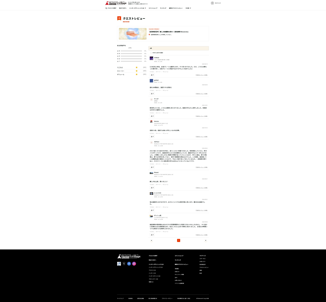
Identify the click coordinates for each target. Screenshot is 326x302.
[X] (124, 264)
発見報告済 (202, 264)
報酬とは (151, 282)
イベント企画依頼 (179, 283)
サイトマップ (120, 298)
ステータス (202, 258)
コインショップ (153, 8)
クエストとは (152, 270)
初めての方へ (123, 8)
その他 (187, 8)
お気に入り (202, 261)
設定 (201, 273)
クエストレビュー (204, 267)
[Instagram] (134, 264)
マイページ (203, 255)
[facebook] (129, 264)
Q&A (176, 277)
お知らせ (177, 271)
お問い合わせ (178, 280)
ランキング (163, 8)
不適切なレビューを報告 (201, 75)
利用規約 (130, 298)
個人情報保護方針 (153, 298)
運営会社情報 (140, 298)
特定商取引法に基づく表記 (183, 298)
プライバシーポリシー (167, 298)
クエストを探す (112, 8)
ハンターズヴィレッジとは (136, 8)
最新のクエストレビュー (176, 8)
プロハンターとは (153, 279)
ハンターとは (152, 273)
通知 (201, 270)
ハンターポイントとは (154, 276)
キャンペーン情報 (179, 274)
